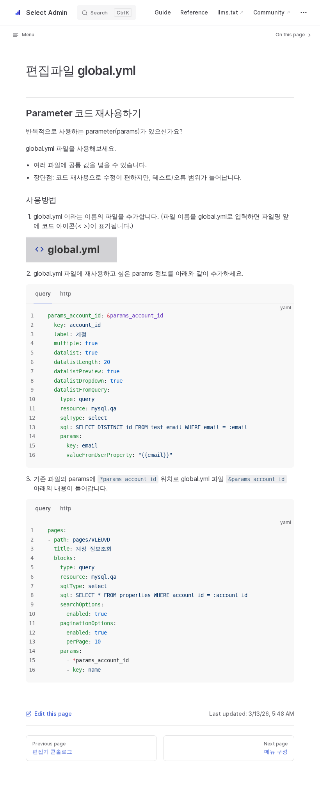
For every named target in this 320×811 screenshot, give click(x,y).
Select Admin (47, 12)
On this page (291, 34)
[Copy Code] (282, 316)
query (43, 293)
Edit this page (53, 713)
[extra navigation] (303, 12)
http (65, 293)
